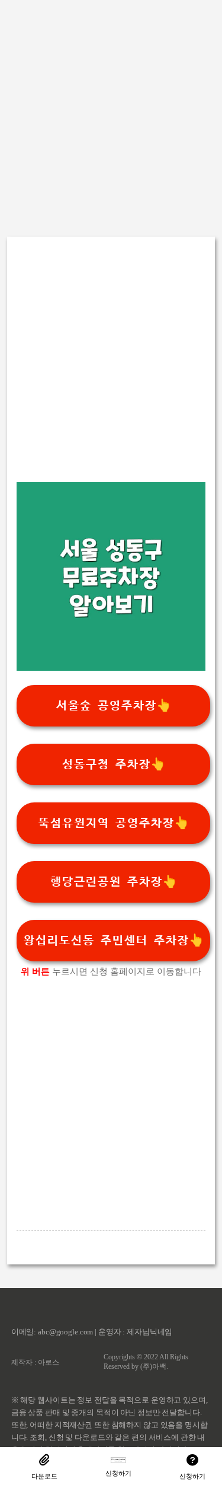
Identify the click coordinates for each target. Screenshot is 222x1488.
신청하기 (118, 1473)
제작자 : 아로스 (35, 1362)
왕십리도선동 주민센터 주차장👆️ (113, 940)
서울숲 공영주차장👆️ (113, 705)
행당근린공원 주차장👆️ (113, 881)
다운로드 (44, 1476)
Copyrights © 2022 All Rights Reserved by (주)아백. (146, 1362)
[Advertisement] (111, 111)
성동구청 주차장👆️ (113, 764)
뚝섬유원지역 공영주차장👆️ (113, 823)
